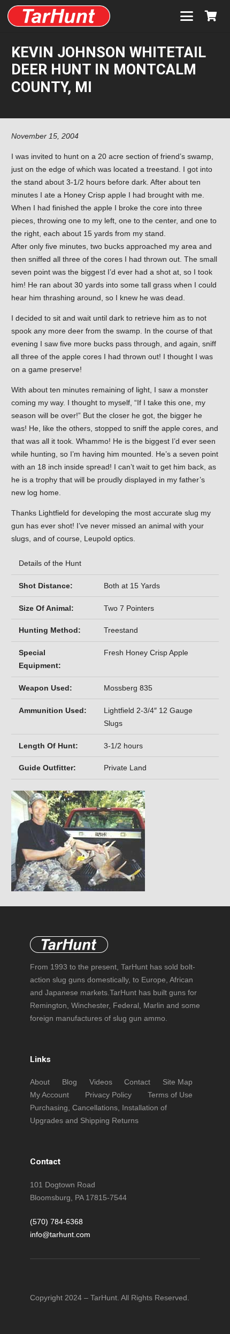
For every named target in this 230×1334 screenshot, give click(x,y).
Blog (69, 1082)
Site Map (178, 1082)
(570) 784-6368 (56, 1221)
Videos (100, 1082)
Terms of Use (170, 1094)
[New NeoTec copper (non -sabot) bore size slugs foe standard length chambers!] (58, 16)
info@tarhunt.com (60, 1234)
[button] (186, 16)
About (40, 1082)
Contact (137, 1082)
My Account (49, 1094)
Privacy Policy (108, 1094)
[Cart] (211, 16)
